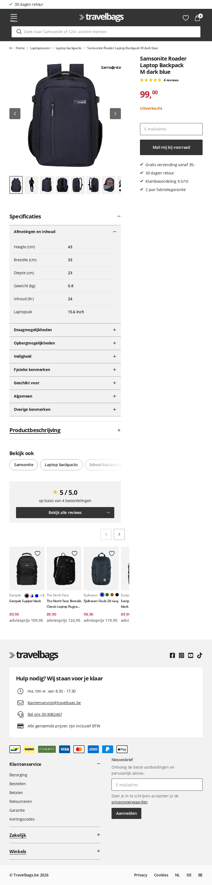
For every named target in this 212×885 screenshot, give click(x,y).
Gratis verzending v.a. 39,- (37, 4)
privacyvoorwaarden (130, 802)
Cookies (161, 875)
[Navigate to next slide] (119, 534)
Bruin (112, 594)
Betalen (16, 792)
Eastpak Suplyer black (25, 601)
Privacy (140, 875)
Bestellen (17, 783)
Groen (107, 594)
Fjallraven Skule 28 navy (101, 601)
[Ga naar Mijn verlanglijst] (186, 18)
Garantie (17, 810)
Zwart (117, 594)
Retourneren (20, 801)
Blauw (36, 595)
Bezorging (18, 774)
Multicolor (31, 595)
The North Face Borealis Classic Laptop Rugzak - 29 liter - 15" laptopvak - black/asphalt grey (64, 604)
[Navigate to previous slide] (106, 534)
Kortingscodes (22, 819)
